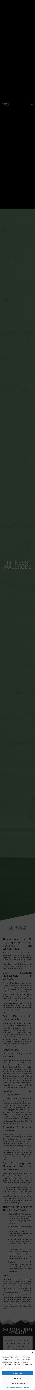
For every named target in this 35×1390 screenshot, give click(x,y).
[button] (32, 1352)
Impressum (26, 1387)
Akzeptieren (17, 1373)
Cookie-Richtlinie (10, 1387)
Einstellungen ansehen (17, 1383)
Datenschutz (19, 1387)
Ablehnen (17, 1378)
